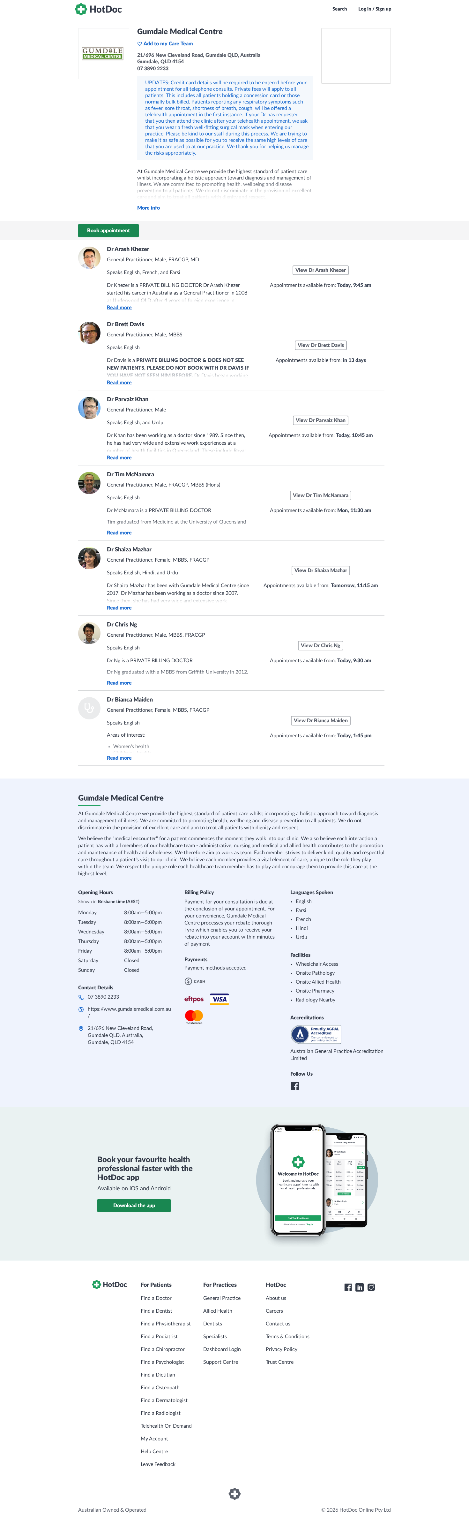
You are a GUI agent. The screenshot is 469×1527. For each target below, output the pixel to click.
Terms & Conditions (287, 1336)
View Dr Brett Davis (321, 345)
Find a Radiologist (161, 1413)
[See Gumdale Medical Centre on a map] (356, 55)
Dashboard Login (222, 1349)
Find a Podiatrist (159, 1336)
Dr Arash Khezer (128, 249)
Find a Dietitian (158, 1374)
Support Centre (220, 1362)
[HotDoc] (98, 9)
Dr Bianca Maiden (130, 700)
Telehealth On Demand (166, 1426)
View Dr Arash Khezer (320, 270)
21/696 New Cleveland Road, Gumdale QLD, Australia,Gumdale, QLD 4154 (120, 1035)
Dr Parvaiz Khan (127, 400)
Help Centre (154, 1451)
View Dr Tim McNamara (320, 495)
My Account (154, 1438)
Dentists (212, 1323)
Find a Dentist (156, 1311)
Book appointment (108, 230)
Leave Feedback (158, 1464)
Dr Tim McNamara (130, 475)
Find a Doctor (156, 1298)
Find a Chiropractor (163, 1349)
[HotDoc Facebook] (348, 1287)
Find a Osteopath (160, 1387)
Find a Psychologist (162, 1362)
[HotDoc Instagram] (371, 1287)
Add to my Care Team (168, 43)
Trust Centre (280, 1362)
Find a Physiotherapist (166, 1323)
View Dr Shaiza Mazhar (320, 570)
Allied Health (217, 1311)
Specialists (215, 1336)
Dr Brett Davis (125, 324)
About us (276, 1298)
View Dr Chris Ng (320, 645)
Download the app (134, 1205)
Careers (274, 1311)
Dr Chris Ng (122, 625)
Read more (119, 307)
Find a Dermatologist (164, 1400)
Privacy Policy (281, 1349)
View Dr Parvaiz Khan (321, 420)
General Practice (222, 1298)
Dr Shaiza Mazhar (129, 550)
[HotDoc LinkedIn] (359, 1287)
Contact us (278, 1323)
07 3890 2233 (103, 997)
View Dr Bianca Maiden (321, 720)
